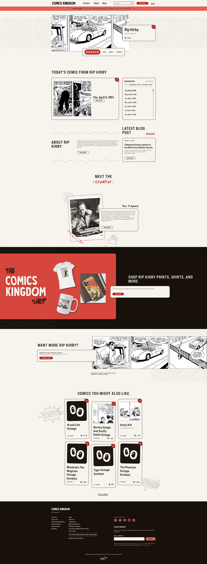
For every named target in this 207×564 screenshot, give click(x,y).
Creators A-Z (54, 519)
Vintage (70, 436)
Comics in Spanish (56, 524)
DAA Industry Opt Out (74, 524)
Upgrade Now (46, 358)
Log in (153, 3)
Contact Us (71, 519)
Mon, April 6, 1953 (130, 102)
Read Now (99, 100)
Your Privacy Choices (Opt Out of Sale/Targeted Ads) (82, 534)
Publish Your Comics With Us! (76, 538)
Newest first (136, 84)
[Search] (132, 3)
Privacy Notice (146, 545)
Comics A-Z (54, 517)
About (70, 517)
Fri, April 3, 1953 (130, 110)
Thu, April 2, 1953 (130, 114)
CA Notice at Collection (75, 526)
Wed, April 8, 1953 (130, 94)
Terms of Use (72, 531)
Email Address (119, 536)
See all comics (103, 494)
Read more (84, 153)
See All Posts (150, 133)
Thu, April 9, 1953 (130, 90)
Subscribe (142, 3)
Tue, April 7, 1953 (130, 98)
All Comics (54, 528)
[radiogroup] (141, 85)
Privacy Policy (72, 522)
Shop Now (118, 294)
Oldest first (148, 84)
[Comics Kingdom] (60, 509)
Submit (150, 539)
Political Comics (55, 526)
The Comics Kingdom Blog (58, 522)
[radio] (131, 85)
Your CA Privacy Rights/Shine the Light (79, 528)
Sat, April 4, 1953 (130, 106)
